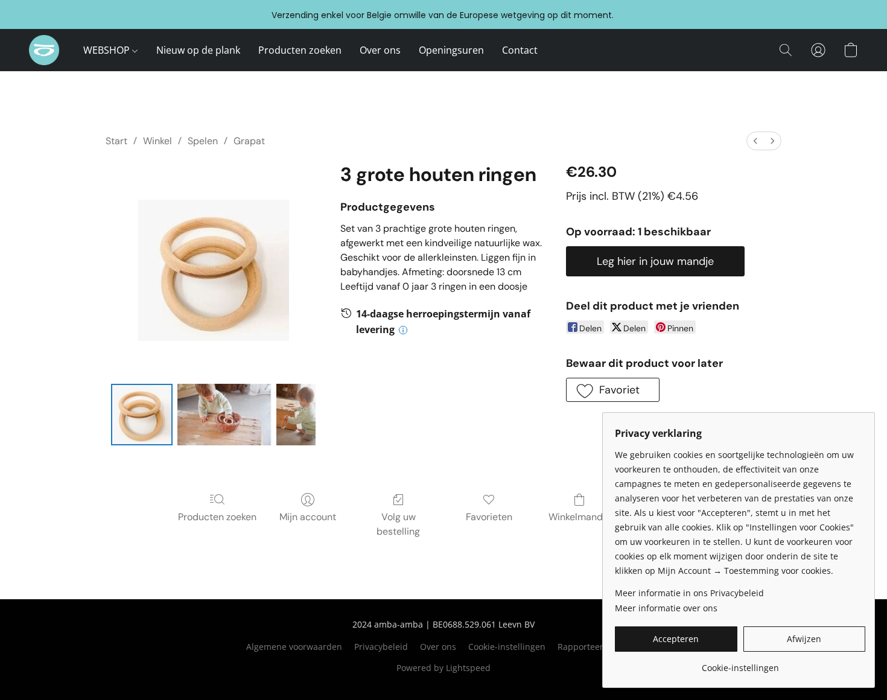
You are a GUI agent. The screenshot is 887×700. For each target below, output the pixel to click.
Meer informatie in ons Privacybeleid (689, 593)
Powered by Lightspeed (443, 667)
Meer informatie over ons (666, 608)
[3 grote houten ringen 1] (224, 414)
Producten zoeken (300, 50)
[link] (740, 663)
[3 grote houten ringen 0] (142, 414)
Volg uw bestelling (398, 524)
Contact (520, 50)
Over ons (380, 50)
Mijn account (307, 517)
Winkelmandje (579, 517)
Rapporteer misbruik (599, 646)
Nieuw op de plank (198, 50)
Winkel (157, 141)
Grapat (249, 141)
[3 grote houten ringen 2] (296, 414)
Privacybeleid (381, 646)
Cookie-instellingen (506, 646)
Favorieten (489, 517)
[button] (44, 50)
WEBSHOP (107, 50)
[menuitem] (755, 141)
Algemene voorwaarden (294, 646)
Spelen (203, 141)
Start (116, 141)
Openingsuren (451, 50)
